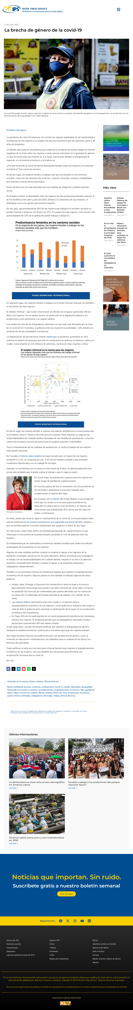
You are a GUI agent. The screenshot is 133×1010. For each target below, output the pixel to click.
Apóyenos (10, 951)
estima (49, 337)
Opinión (39, 681)
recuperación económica (78, 693)
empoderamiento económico (66, 690)
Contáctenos (12, 948)
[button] (8, 669)
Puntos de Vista (60, 693)
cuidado (66, 687)
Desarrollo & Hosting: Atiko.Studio (66, 998)
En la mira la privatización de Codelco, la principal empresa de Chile (110, 230)
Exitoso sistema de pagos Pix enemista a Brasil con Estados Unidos (122, 205)
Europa (96, 955)
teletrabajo (26, 696)
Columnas (36, 687)
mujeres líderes (23, 602)
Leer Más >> (109, 215)
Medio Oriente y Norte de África (107, 959)
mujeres (34, 693)
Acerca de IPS (12, 940)
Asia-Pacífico (99, 951)
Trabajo (56, 696)
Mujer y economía (22, 693)
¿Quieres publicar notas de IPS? (20, 955)
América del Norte (101, 948)
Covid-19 (58, 687)
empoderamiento (46, 690)
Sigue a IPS (54, 940)
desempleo (76, 687)
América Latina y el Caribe (104, 944)
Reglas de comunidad (59, 959)
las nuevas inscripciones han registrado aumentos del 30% (54, 522)
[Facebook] (60, 921)
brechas (27, 687)
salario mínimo (13, 696)
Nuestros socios (13, 944)
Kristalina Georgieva (16, 130)
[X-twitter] (68, 921)
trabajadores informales (42, 696)
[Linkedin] (89, 921)
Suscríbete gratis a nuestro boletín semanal (66, 886)
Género (32, 681)
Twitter (52, 948)
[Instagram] (75, 921)
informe (56, 499)
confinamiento (47, 687)
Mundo (42, 693)
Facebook (53, 951)
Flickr (51, 955)
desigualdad (87, 687)
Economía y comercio (28, 690)
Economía (24, 681)
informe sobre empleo (31, 456)
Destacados (12, 690)
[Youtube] (82, 921)
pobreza (48, 693)
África (95, 940)
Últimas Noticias (51, 681)
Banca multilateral (15, 687)
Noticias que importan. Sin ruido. (66, 877)
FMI (82, 690)
